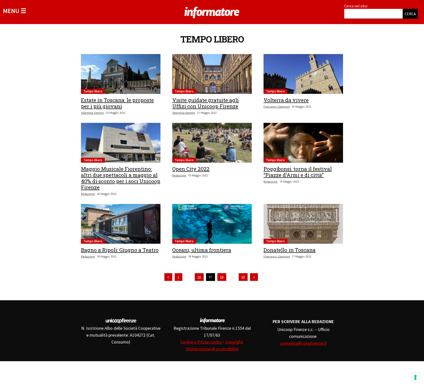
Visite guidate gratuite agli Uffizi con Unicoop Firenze (205, 103)
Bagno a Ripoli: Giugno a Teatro (120, 249)
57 (210, 277)
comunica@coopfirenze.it (303, 343)
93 (243, 277)
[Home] (212, 11)
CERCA (410, 13)
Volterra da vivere (286, 100)
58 (222, 277)
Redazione (88, 194)
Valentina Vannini (92, 112)
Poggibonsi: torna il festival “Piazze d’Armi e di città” (298, 171)
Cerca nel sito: (356, 5)
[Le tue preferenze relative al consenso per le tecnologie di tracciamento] (415, 377)
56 (199, 277)
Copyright (234, 342)
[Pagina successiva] (254, 277)
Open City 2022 (191, 168)
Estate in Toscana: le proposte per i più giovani (117, 103)
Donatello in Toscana (290, 249)
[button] (14, 10)
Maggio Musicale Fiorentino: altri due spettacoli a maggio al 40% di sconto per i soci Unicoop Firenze (120, 178)
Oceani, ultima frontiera (201, 249)
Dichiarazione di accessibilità (212, 349)
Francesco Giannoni (277, 106)
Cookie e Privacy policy (201, 342)
